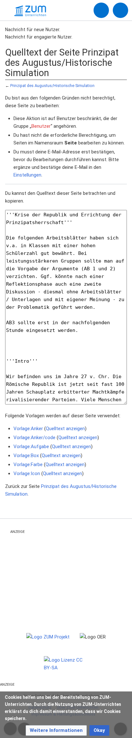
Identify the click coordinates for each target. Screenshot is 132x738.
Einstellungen (27, 175)
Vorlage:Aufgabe (31, 446)
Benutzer (41, 126)
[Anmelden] (101, 10)
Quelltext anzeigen (65, 428)
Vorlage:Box (26, 455)
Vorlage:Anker (28, 428)
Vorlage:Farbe (28, 464)
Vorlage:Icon (26, 473)
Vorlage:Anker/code (34, 437)
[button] (56, 730)
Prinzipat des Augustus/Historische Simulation (52, 85)
